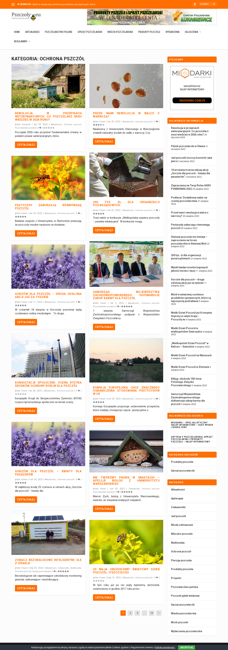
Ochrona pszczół (72, 124)
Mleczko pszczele (182, 533)
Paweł (24, 213)
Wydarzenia (173, 32)
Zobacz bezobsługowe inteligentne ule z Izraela (48, 561)
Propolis (176, 578)
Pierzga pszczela (181, 560)
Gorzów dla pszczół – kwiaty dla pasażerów (48, 473)
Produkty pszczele (149, 32)
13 (151, 613)
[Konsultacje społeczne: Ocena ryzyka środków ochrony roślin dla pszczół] (48, 355)
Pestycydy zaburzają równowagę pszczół (48, 206)
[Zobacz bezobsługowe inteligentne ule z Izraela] (48, 533)
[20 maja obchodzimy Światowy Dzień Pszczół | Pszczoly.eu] (126, 542)
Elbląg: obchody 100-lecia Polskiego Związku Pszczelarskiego (186, 382)
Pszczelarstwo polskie (58, 32)
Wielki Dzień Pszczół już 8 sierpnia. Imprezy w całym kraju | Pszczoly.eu (192, 316)
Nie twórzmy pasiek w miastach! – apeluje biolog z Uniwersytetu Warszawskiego (126, 480)
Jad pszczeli (178, 516)
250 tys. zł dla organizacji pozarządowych (126, 203)
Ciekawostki (63, 568)
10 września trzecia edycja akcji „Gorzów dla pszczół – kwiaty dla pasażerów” (190, 173)
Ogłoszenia (191, 32)
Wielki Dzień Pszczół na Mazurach (191, 355)
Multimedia (75, 568)
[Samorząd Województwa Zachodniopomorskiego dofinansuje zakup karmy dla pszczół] (126, 264)
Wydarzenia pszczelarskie (186, 631)
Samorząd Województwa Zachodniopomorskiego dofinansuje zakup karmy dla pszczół (126, 295)
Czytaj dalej (26, 144)
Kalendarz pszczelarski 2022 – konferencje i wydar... (59, 4)
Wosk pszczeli (179, 622)
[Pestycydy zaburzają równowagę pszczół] (48, 178)
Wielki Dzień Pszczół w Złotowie (190, 367)
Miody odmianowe (182, 524)
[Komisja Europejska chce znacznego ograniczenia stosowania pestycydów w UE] (126, 360)
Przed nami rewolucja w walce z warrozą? (126, 115)
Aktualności (32, 32)
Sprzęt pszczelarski (90, 32)
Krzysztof (26, 124)
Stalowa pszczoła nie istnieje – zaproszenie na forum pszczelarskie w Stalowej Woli (189, 240)
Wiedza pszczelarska (120, 32)
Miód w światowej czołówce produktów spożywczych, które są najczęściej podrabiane (191, 298)
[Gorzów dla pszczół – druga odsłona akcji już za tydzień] (48, 267)
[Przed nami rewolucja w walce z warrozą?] (126, 86)
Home (17, 32)
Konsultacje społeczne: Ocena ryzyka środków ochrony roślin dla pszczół (48, 384)
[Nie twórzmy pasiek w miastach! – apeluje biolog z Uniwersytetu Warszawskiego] (126, 451)
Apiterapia (177, 498)
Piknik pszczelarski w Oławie (188, 146)
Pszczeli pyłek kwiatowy (185, 595)
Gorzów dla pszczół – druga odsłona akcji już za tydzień (48, 295)
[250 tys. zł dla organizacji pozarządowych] (126, 175)
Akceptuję (186, 647)
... (144, 613)
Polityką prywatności (165, 647)
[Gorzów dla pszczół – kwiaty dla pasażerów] (48, 444)
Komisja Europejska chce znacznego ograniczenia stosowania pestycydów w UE (126, 390)
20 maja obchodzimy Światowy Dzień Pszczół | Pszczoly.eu (126, 571)
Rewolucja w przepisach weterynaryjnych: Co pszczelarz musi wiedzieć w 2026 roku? (48, 116)
